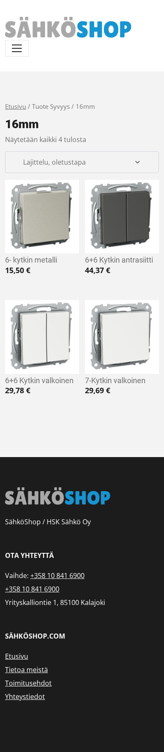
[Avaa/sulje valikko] (17, 48)
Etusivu (15, 106)
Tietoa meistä (26, 669)
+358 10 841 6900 (57, 575)
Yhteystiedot (25, 696)
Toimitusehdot (28, 683)
